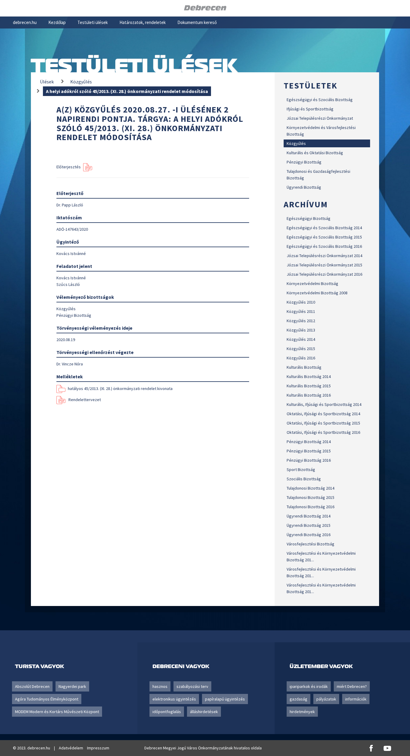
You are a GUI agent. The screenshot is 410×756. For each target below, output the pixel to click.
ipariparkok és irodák (309, 686)
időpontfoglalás (166, 711)
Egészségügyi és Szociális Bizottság (320, 99)
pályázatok (326, 699)
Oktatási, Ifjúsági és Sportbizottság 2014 (323, 413)
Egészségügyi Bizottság (308, 218)
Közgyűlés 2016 (301, 358)
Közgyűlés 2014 (301, 339)
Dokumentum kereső (197, 22)
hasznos (159, 686)
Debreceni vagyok (180, 666)
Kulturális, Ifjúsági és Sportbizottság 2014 (324, 404)
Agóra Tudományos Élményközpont (46, 699)
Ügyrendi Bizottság (304, 187)
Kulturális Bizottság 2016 (309, 395)
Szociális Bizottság (304, 479)
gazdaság (298, 699)
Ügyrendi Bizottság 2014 (308, 516)
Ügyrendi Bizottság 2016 (308, 534)
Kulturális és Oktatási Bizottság (315, 152)
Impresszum (98, 748)
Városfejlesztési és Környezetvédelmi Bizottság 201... (321, 556)
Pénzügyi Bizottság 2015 (309, 451)
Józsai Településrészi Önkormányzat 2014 (324, 255)
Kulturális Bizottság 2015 (309, 385)
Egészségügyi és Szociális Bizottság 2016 (324, 246)
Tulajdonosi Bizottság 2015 (310, 497)
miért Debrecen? (352, 686)
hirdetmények (302, 711)
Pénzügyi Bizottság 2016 (309, 460)
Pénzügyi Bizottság (304, 162)
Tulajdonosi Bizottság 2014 (310, 488)
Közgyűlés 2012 (301, 320)
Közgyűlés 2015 (301, 348)
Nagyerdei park (72, 686)
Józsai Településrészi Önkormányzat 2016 (324, 274)
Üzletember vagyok (321, 666)
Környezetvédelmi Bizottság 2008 (317, 293)
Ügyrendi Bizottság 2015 (308, 525)
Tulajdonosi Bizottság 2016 (310, 506)
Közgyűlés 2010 (301, 302)
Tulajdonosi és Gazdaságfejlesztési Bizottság (318, 175)
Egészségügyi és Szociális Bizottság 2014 (324, 227)
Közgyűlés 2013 (301, 330)
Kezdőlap (57, 22)
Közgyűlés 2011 (301, 311)
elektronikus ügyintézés (174, 699)
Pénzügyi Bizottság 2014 (309, 441)
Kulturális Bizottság (304, 367)
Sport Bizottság (301, 469)
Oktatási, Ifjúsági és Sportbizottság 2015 (323, 423)
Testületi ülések (92, 22)
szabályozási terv (192, 686)
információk (355, 699)
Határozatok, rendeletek (142, 22)
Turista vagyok (39, 666)
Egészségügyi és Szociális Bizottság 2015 (324, 237)
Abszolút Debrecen (32, 686)
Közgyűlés (296, 143)
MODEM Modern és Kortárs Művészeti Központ (57, 711)
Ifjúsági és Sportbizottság (310, 109)
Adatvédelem (71, 748)
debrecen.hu (25, 22)
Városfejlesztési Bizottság (310, 544)
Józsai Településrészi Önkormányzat (320, 118)
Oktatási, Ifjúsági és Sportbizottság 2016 (323, 432)
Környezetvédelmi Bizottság (312, 283)
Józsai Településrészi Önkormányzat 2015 (324, 265)
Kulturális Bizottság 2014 (309, 376)
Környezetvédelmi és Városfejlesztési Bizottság (321, 131)
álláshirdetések (204, 711)
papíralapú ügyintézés (225, 699)
